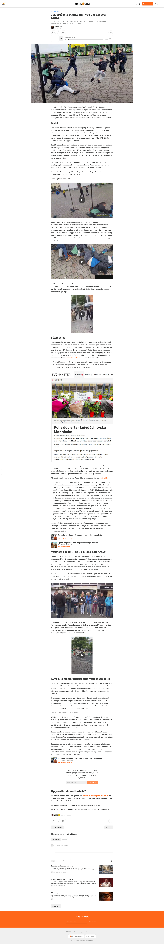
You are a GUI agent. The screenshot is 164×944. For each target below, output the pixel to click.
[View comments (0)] (58, 32)
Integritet (81, 932)
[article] (82, 870)
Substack (72, 940)
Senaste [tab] (58, 861)
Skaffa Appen (90, 936)
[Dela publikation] (139, 3)
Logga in (158, 4)
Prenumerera (147, 4)
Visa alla (55, 906)
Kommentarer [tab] (56, 839)
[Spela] (61, 38)
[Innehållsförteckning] (2, 472)
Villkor (87, 932)
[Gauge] (110, 38)
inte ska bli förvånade (75, 358)
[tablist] (59, 839)
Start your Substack (77, 936)
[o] (82, 200)
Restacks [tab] (64, 839)
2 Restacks (68, 815)
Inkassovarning (94, 932)
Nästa (107, 827)
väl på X (104, 478)
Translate (55, 11)
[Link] (48, 123)
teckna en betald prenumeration (95, 796)
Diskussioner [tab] (66, 861)
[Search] (136, 3)
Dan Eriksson (58, 26)
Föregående (58, 827)
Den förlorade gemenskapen (62, 866)
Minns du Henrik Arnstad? (62, 879)
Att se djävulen (57, 893)
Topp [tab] (53, 861)
